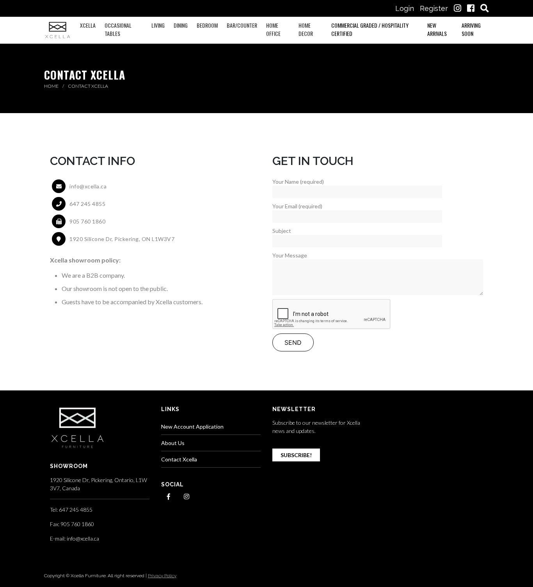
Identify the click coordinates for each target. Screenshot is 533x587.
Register (434, 8)
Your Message (289, 255)
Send (293, 342)
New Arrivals (437, 29)
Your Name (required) (298, 181)
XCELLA (88, 25)
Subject (281, 230)
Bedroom (207, 25)
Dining (181, 25)
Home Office (273, 29)
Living (158, 25)
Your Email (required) (297, 206)
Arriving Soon (471, 29)
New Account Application (192, 426)
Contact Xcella (179, 459)
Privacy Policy (162, 575)
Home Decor (305, 29)
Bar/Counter (242, 25)
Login (404, 8)
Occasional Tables (118, 29)
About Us (173, 443)
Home (51, 86)
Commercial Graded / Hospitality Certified (370, 29)
